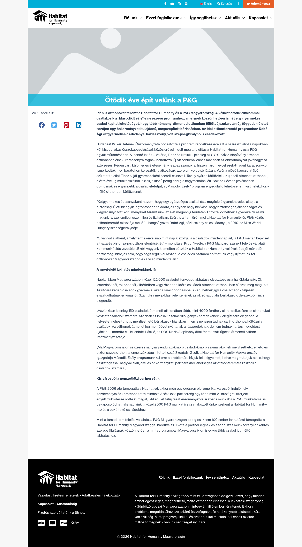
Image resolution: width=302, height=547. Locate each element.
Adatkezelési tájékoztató (101, 495)
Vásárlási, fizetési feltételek (59, 495)
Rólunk (163, 477)
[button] (258, 4)
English (208, 3)
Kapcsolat (46, 504)
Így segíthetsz (217, 477)
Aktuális (238, 477)
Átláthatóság (66, 504)
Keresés (226, 3)
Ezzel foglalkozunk (188, 477)
